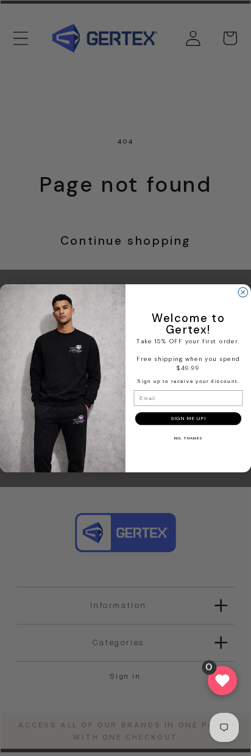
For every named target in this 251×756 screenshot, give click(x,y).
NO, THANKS (188, 437)
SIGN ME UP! (188, 418)
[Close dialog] (243, 292)
